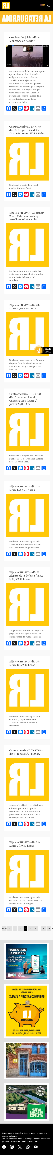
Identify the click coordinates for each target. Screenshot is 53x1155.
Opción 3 (44, 357)
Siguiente (49, 928)
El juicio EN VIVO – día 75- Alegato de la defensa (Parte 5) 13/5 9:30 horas (26, 576)
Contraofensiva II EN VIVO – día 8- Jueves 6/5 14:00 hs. (26, 752)
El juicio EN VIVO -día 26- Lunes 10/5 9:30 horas (24, 663)
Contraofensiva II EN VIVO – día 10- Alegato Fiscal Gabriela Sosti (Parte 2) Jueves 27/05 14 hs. (26, 398)
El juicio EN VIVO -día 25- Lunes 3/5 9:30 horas (24, 844)
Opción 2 (44, 356)
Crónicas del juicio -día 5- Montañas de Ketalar (24, 39)
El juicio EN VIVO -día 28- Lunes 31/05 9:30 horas (24, 306)
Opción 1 (44, 355)
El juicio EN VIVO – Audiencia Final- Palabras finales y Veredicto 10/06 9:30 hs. (26, 216)
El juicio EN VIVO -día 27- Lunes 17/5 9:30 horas (24, 488)
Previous (4, 928)
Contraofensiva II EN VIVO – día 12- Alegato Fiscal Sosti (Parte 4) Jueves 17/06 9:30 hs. (27, 130)
